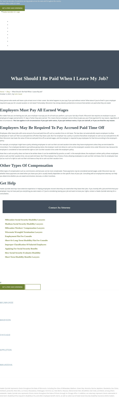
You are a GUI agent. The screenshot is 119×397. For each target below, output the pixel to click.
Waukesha (6, 364)
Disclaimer (30, 382)
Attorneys (13, 21)
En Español (14, 38)
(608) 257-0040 (15, 3)
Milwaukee (6, 302)
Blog (11, 31)
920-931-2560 (6, 360)
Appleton (6, 349)
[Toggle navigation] (4, 16)
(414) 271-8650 (7, 315)
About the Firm (15, 28)
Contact (13, 41)
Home (2, 92)
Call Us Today (32, 287)
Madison (5, 320)
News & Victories (16, 35)
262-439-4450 (6, 375)
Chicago (5, 334)
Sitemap (23, 382)
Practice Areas (15, 25)
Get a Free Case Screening (12, 287)
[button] (21, 24)
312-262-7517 (6, 345)
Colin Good (18, 94)
